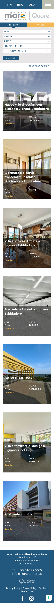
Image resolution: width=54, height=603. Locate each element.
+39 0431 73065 (30, 570)
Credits (42, 588)
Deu (31, 4)
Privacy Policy (13, 588)
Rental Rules (27, 591)
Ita (9, 4)
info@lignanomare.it (27, 574)
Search (11, 57)
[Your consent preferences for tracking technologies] (49, 598)
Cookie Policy (29, 588)
